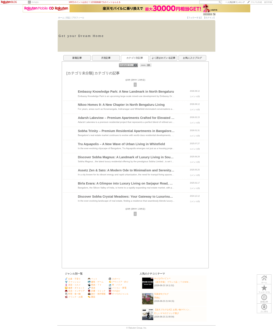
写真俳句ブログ (161, 294)
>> (235, 2)
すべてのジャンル (120, 294)
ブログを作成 (256, 2)
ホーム (61, 17)
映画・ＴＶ (96, 285)
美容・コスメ (74, 285)
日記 (68, 17)
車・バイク (117, 285)
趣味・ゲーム (97, 282)
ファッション (74, 282)
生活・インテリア (76, 291)
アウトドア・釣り (120, 282)
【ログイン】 (209, 17)
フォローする (264, 292)
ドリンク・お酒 (75, 297)
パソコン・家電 (119, 288)
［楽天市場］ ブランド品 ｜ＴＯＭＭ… (172, 282)
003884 (207, 14)
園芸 (93, 297)
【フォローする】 (194, 17)
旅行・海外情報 (98, 294)
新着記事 (264, 302)
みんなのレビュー (162, 278)
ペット (94, 279)
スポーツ (116, 279)
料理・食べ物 (74, 294)
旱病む (157, 297)
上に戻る (264, 311)
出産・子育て (74, 279)
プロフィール (78, 17)
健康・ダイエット (76, 288)
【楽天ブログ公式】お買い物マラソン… (172, 309)
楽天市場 (268, 2)
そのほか (35, 2)
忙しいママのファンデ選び (166, 313)
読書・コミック (98, 291)
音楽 (93, 288)
